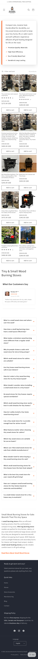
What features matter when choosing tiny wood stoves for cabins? (17, 431)
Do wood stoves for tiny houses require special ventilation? (18, 395)
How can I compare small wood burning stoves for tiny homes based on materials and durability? (18, 485)
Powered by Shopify (22, 651)
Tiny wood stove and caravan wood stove (10, 94)
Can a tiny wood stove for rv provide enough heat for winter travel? (17, 422)
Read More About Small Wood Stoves (15, 553)
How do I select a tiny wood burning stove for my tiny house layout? (17, 377)
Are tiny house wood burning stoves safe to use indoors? (17, 368)
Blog (5, 601)
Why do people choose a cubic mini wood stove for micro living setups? (17, 350)
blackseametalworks (11, 651)
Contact (6, 606)
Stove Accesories (9, 592)
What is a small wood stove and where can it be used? (18, 321)
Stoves (6, 587)
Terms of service (24, 654)
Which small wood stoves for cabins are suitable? (17, 359)
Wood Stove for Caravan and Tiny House (27, 175)
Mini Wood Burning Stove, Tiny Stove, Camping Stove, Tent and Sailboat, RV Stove (10, 176)
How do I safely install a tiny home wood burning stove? (16, 413)
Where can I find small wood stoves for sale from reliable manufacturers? (18, 449)
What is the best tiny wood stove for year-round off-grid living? (17, 475)
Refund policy (32, 651)
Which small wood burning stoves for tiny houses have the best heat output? (18, 467)
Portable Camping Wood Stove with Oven (10, 246)
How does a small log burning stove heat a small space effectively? (16, 330)
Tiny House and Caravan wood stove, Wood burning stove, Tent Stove (27, 95)
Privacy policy (14, 654)
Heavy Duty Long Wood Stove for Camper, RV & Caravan (10, 211)
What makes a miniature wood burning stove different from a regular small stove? (18, 340)
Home (6, 583)
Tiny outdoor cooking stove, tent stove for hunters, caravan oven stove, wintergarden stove (27, 248)
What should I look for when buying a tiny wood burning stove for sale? (17, 458)
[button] (4, 10)
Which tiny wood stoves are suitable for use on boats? (17, 440)
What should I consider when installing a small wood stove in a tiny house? (18, 386)
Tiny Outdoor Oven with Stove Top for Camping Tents (27, 211)
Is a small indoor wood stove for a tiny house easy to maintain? (17, 496)
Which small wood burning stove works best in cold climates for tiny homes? (18, 404)
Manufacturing (9, 597)
